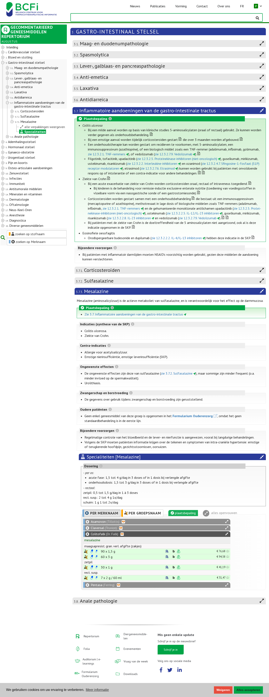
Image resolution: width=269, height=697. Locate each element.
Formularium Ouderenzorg (193, 416)
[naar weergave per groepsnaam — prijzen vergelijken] (85, 551)
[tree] (31, 136)
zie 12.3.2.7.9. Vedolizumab (173, 154)
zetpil (88, 562)
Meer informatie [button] (97, 690)
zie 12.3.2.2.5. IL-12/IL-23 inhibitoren (193, 213)
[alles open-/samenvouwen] (226, 521)
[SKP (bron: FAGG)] (92, 551)
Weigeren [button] (223, 690)
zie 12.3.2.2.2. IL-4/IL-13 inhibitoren (176, 238)
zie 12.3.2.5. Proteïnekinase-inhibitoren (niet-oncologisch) (177, 159)
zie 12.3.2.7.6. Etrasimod (158, 168)
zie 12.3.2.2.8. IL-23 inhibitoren (129, 218)
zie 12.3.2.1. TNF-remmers (106, 154)
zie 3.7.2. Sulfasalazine (177, 373)
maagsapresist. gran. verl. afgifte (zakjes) (112, 546)
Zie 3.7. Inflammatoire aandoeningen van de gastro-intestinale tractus (133, 314)
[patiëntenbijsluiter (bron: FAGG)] (96, 551)
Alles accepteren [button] (248, 690)
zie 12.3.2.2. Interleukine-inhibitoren (152, 163)
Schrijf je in (171, 650)
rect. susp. (91, 572)
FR (242, 6)
